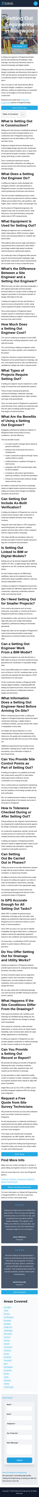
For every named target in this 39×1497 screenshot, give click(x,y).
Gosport (7, 1344)
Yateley (6, 1383)
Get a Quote (18, 46)
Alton (6, 1364)
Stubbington (8, 1330)
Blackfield (7, 1320)
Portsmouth (8, 1347)
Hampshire (8, 1370)
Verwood (4, 1179)
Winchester (8, 1334)
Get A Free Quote (20, 1292)
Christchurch (21, 1179)
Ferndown (12, 1179)
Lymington (7, 1307)
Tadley (6, 1377)
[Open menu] (36, 3)
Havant (6, 1354)
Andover (7, 1340)
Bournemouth (12, 1182)
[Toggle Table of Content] (21, 114)
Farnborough (8, 1387)
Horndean (7, 1350)
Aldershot (7, 1380)
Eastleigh (7, 1324)
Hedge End (8, 1327)
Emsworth (7, 1357)
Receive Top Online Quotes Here (19, 1187)
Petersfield (8, 1360)
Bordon (6, 1374)
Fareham (7, 1337)
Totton (6, 1310)
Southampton (9, 1317)
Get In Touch (19, 1154)
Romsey (7, 1314)
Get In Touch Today (20, 108)
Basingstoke (8, 1367)
